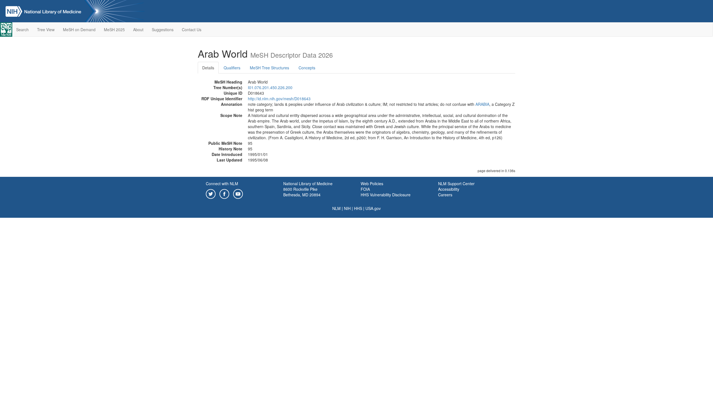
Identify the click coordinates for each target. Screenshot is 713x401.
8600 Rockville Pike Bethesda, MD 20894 (302, 191)
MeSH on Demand (79, 29)
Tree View (46, 29)
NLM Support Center (456, 183)
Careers (445, 194)
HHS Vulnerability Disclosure (386, 194)
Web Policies (372, 183)
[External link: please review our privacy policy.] (211, 193)
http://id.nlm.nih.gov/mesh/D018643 (279, 98)
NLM (336, 208)
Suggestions (163, 29)
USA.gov (373, 208)
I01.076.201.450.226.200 (270, 87)
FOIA (365, 189)
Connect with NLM (222, 183)
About (138, 29)
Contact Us (191, 29)
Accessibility (448, 189)
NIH (347, 208)
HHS (358, 208)
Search (22, 29)
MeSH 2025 (114, 29)
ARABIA (482, 104)
